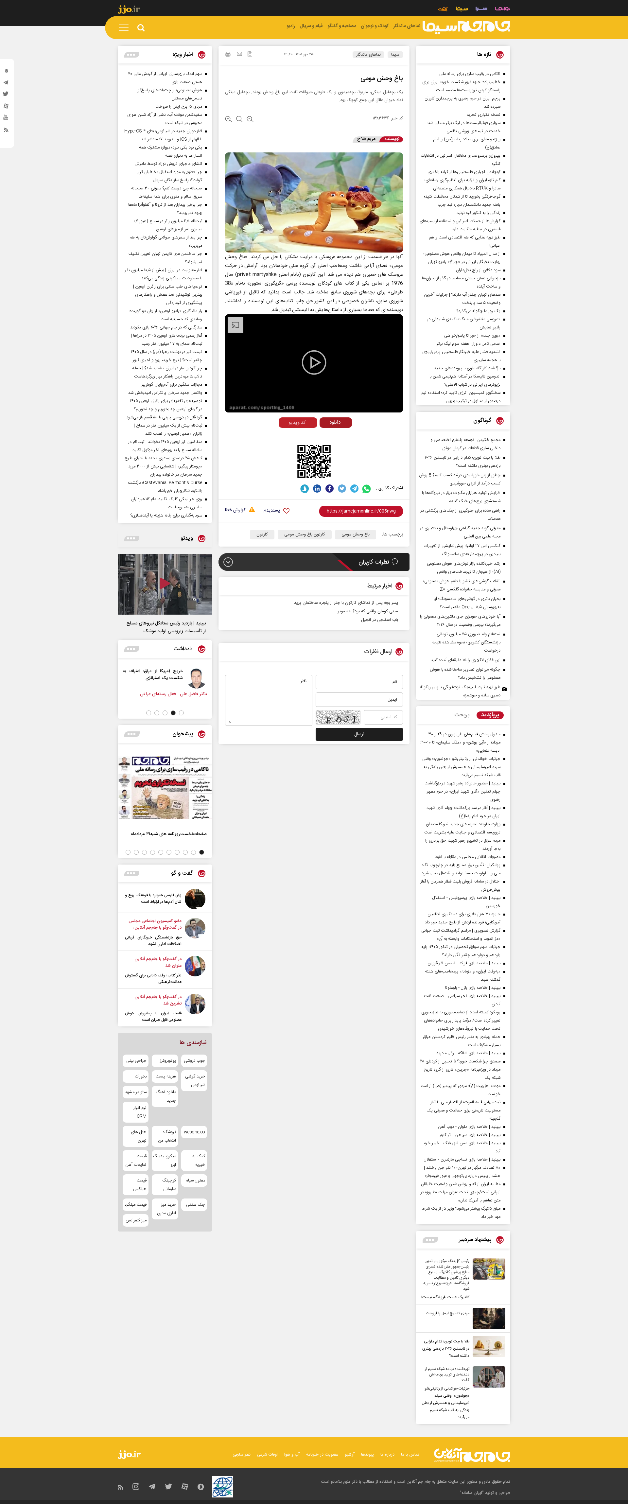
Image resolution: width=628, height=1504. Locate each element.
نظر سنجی (242, 1454)
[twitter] (6, 96)
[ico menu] (125, 28)
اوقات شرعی (267, 1454)
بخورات (141, 1076)
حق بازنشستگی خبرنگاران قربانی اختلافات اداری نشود (153, 940)
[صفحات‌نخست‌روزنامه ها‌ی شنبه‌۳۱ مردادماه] (165, 787)
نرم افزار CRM (140, 1112)
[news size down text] (250, 119)
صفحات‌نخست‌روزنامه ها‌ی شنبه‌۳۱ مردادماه (169, 834)
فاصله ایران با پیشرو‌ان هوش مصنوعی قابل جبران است (153, 1016)
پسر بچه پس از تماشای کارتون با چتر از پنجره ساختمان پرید (346, 602)
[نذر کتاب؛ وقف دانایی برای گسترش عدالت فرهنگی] (195, 970)
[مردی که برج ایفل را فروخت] (487, 1318)
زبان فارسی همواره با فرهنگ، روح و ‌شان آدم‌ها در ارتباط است (153, 898)
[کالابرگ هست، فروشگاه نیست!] (487, 1279)
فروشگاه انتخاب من (167, 1136)
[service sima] (462, 9)
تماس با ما (410, 1454)
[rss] (6, 131)
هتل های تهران (139, 1136)
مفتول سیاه (195, 1180)
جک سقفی (195, 1204)
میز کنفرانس (136, 1220)
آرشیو (350, 1454)
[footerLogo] (472, 1455)
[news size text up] (228, 119)
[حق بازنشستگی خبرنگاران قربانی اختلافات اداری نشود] (195, 932)
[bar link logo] (129, 10)
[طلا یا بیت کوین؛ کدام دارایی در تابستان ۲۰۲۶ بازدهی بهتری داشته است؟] (487, 1347)
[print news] (228, 55)
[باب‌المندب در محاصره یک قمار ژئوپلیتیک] (148, 678)
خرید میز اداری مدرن (166, 1209)
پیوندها (367, 1454)
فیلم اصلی (323, 436)
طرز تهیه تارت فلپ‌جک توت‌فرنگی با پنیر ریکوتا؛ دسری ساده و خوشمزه (460, 691)
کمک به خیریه (198, 1160)
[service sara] (481, 9)
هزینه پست (166, 1076)
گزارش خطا (235, 510)
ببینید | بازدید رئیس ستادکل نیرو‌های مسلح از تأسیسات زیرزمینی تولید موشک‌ (166, 627)
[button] (181, 713)
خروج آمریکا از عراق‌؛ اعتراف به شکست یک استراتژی (198, 674)
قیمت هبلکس (140, 1185)
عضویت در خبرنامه (322, 1454)
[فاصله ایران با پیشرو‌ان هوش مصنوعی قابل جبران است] (195, 1008)
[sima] (466, 27)
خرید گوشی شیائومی (195, 1081)
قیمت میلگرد (136, 1204)
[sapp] (6, 119)
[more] (430, 1240)
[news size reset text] (239, 119)
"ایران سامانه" (472, 1492)
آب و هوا (292, 1454)
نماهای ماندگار (368, 54)
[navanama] (502, 9)
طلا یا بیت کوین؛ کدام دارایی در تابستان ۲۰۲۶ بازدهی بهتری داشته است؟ (445, 1348)
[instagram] (6, 72)
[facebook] (329, 488)
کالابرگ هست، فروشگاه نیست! (445, 1297)
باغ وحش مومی (355, 534)
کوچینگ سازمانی (169, 1185)
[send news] (239, 54)
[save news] (250, 54)
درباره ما (387, 1454)
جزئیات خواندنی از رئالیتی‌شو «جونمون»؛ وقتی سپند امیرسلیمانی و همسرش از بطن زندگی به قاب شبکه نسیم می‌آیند (445, 1403)
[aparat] (6, 108)
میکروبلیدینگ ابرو (165, 1160)
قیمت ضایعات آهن (136, 1160)
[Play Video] (314, 362)
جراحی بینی (136, 1060)
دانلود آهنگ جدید (166, 1096)
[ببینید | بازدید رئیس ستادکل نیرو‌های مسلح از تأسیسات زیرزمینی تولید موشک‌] (165, 584)
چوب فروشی (194, 1060)
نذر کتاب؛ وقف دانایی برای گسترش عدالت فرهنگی (153, 978)
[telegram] (6, 84)
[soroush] (305, 488)
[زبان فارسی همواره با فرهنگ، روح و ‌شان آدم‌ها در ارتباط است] (195, 899)
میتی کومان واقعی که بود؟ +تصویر (368, 611)
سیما (395, 54)
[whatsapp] (367, 488)
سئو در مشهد (136, 1092)
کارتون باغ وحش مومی (304, 534)
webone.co (194, 1132)
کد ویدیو (297, 423)
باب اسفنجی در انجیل (379, 619)
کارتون (262, 534)
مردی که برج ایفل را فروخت (447, 1313)
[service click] (443, 9)
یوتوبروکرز (168, 1060)
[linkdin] (317, 488)
